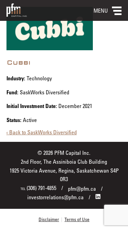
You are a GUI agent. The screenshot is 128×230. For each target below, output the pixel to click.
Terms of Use (77, 219)
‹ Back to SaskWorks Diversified (41, 132)
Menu (101, 10)
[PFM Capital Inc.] (16, 14)
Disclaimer (49, 219)
